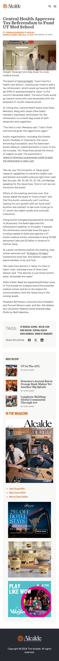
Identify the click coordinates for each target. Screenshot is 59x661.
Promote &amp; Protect (15, 35)
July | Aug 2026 (17, 489)
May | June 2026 (17, 493)
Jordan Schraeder (15, 32)
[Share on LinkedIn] (42, 340)
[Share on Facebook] (29, 340)
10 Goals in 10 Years (37, 253)
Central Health (25, 81)
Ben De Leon (44, 327)
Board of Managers (44, 334)
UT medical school (29, 327)
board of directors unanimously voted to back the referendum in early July (28, 159)
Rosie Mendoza (27, 334)
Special (30, 32)
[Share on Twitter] (35, 340)
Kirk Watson (26, 330)
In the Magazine (17, 413)
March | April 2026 (18, 497)
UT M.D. (30, 35)
